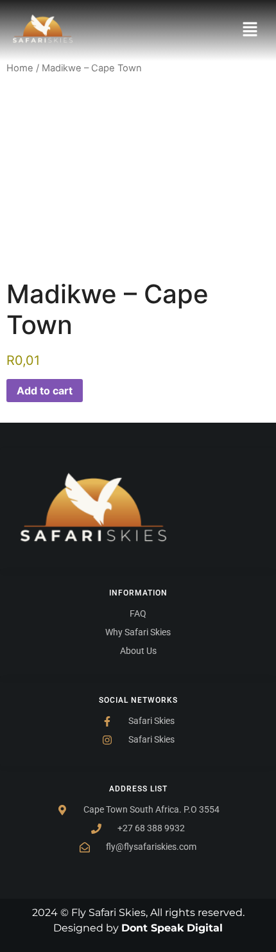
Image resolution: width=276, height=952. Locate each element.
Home (19, 68)
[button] (250, 30)
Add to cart (45, 390)
